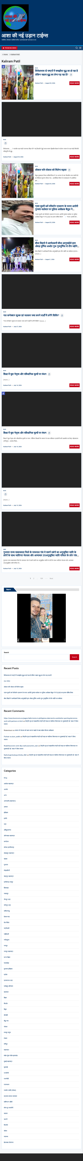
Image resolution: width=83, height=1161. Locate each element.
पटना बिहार (7, 957)
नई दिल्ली (6, 928)
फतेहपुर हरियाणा (8, 986)
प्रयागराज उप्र (8, 980)
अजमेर (6, 789)
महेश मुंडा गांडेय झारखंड (11, 1056)
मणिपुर (6, 1044)
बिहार (5, 998)
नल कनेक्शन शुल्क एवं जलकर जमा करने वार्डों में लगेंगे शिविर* (31, 315)
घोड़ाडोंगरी (7, 870)
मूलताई (6, 1067)
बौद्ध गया (6, 1021)
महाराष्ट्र (6, 1050)
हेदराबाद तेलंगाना (8, 1142)
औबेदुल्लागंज (7, 830)
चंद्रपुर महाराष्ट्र (9, 876)
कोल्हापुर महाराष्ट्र (9, 853)
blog (36, 68)
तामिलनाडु (7, 911)
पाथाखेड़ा (6, 963)
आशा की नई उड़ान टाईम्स (25, 35)
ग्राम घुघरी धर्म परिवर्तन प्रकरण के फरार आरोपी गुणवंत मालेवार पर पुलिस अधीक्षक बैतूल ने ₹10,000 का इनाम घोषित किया (56, 210)
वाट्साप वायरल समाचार (10, 1096)
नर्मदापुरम (6, 940)
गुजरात (4, 549)
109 (41, 578)
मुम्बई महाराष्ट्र (8, 1061)
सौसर (5, 1131)
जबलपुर (6, 894)
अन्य (5, 795)
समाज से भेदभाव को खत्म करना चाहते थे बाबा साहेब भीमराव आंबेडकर (34, 730)
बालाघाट (6, 992)
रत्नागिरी (6, 1073)
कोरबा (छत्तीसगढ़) (9, 847)
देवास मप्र (7, 917)
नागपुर (6, 946)
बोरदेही (6, 1015)
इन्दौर (5, 818)
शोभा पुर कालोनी (8, 1108)
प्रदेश (5, 975)
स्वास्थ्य (6, 1137)
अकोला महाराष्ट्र (9, 784)
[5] (45, 640)
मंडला (5, 1038)
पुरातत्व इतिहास (8, 969)
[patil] (37, 640)
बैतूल (5, 1009)
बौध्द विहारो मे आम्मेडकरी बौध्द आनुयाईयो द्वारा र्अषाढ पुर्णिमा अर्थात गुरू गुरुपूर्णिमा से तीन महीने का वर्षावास (56, 247)
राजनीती (6, 1079)
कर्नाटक (6, 841)
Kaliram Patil (39, 83)
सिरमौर (6, 1125)
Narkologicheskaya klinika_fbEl (15, 755)
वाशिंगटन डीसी (8, 1102)
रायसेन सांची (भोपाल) (10, 1090)
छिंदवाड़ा (6, 888)
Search (6, 652)
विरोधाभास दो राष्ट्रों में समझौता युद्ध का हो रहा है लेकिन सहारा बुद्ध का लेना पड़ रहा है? (28, 675)
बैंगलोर (6, 1004)
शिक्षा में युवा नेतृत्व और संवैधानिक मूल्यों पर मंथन (24, 374)
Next (51, 578)
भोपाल (5, 1027)
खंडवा (5, 859)
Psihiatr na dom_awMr (12, 737)
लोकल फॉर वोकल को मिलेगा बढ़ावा (50, 169)
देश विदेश (6, 923)
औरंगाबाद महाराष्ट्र (9, 836)
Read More (74, 83)
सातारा (6, 1113)
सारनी (5, 1119)
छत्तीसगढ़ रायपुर (8, 882)
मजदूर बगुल (7, 1032)
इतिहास (6, 813)
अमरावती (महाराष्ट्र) (10, 801)
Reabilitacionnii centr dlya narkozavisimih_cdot (21, 746)
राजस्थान (6, 1085)
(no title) (7, 681)
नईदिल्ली (6, 934)
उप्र (5, 824)
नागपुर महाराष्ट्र (8, 951)
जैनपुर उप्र (7, 899)
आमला (6, 807)
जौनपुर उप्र (7, 905)
